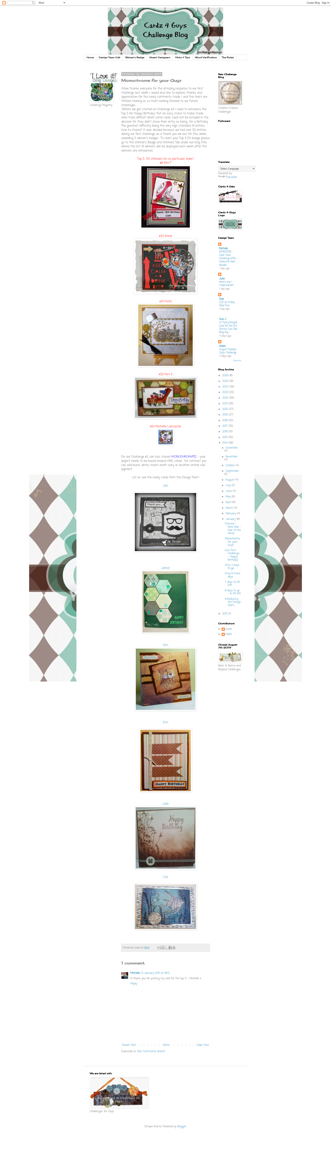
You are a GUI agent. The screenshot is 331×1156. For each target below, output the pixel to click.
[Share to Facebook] (170, 948)
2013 (225, 614)
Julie (166, 804)
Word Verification (206, 57)
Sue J (222, 319)
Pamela (223, 249)
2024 (225, 387)
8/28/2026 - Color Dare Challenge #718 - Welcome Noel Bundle (228, 258)
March (230, 508)
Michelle (135, 973)
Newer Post (129, 1045)
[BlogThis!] (163, 948)
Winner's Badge (134, 57)
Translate (231, 177)
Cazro (228, 629)
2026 (225, 376)
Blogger (181, 1127)
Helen (222, 346)
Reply (133, 984)
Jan (165, 485)
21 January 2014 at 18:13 (155, 973)
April (229, 502)
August (230, 480)
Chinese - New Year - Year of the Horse (233, 528)
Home (90, 57)
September (232, 471)
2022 (225, 398)
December (232, 448)
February (231, 514)
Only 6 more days (232, 575)
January (231, 519)
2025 (225, 381)
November (232, 457)
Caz (165, 877)
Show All (237, 360)
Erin (165, 722)
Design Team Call (109, 57)
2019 (225, 415)
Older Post (203, 1045)
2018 (225, 421)
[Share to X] (166, 948)
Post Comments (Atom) (151, 1051)
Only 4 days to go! (232, 566)
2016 (225, 432)
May (229, 497)
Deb (221, 299)
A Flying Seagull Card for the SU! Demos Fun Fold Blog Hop (228, 327)
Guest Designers (159, 57)
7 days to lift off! (232, 583)
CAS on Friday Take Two (227, 303)
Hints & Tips (182, 57)
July (229, 485)
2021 (225, 404)
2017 (225, 426)
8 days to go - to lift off (233, 592)
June (229, 491)
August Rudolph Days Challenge (228, 351)
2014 (225, 443)
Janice (165, 568)
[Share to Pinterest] (174, 948)
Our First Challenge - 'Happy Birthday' (232, 555)
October (231, 466)
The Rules (228, 57)
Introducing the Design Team (233, 602)
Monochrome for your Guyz (232, 542)
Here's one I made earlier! (226, 283)
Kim (165, 645)
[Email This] (159, 948)
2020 (225, 409)
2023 (225, 392)
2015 (225, 437)
